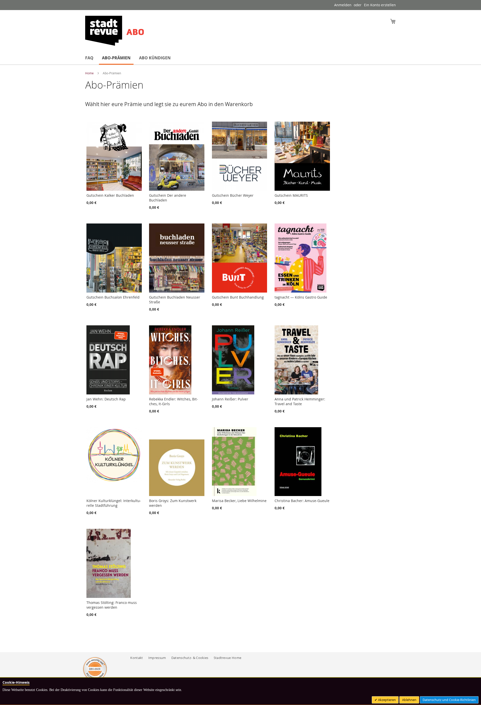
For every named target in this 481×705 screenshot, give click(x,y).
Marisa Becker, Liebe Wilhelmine (239, 500)
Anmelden (342, 5)
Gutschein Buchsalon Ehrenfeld (113, 297)
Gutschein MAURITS (291, 195)
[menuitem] (89, 58)
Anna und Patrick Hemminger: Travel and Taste (300, 401)
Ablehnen (409, 699)
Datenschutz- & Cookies (189, 657)
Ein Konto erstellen (380, 5)
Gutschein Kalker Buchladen (110, 195)
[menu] (240, 58)
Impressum (157, 657)
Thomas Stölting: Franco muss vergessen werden (111, 605)
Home (89, 73)
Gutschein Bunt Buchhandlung (238, 297)
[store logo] (114, 31)
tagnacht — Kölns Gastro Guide (301, 297)
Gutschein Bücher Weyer (233, 195)
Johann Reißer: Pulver (230, 399)
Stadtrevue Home (228, 657)
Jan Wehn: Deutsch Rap (106, 399)
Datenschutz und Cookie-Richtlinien (449, 699)
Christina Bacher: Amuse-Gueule (302, 500)
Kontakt (136, 657)
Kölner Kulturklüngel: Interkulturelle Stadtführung (113, 503)
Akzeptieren (386, 699)
